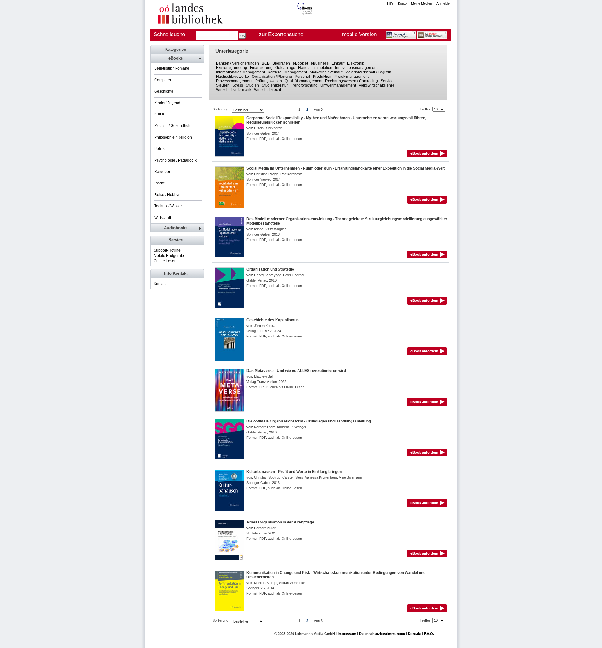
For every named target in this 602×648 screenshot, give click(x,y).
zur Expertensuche (281, 34)
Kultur (159, 114)
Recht (159, 183)
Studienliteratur (275, 85)
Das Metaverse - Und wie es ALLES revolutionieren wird (296, 371)
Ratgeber (162, 171)
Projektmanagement (351, 76)
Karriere (275, 72)
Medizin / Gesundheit (172, 126)
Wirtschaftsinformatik (233, 90)
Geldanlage (285, 68)
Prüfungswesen (268, 81)
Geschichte (163, 91)
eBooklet (300, 63)
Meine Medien (421, 3)
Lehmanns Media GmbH (315, 633)
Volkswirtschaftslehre (376, 85)
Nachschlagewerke (232, 76)
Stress (237, 85)
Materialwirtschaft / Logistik (368, 72)
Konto (402, 3)
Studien (252, 85)
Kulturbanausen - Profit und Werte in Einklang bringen (294, 472)
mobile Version (359, 34)
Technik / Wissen (168, 206)
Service (387, 81)
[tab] (177, 58)
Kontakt (160, 284)
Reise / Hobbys (167, 195)
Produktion (322, 76)
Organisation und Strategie (270, 269)
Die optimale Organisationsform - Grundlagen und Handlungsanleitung (308, 421)
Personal (302, 76)
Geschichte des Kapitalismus (272, 320)
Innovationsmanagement (356, 68)
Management (295, 72)
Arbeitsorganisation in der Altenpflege (280, 522)
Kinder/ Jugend (167, 103)
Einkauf (337, 63)
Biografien (281, 63)
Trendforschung (304, 85)
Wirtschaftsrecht (267, 90)
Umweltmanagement (338, 85)
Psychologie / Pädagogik (175, 160)
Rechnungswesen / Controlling (351, 81)
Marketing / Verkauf (326, 72)
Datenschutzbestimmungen (382, 633)
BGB (266, 63)
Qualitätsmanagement (303, 81)
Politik (159, 148)
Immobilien (323, 68)
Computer (162, 80)
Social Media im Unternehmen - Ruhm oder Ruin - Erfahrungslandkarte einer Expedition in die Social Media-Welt (345, 168)
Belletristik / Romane (171, 68)
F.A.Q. (429, 633)
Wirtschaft (162, 217)
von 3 (318, 109)
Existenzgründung (231, 68)
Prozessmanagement (234, 81)
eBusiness (320, 63)
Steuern (223, 85)
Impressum (347, 633)
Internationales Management (240, 72)
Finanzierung (261, 68)
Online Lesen (165, 261)
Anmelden (444, 3)
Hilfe (390, 3)
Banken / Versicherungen (237, 63)
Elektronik (355, 63)
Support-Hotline (167, 250)
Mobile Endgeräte (169, 255)
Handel (304, 68)
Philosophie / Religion (173, 137)
